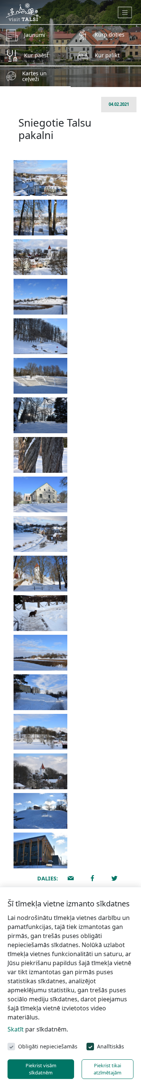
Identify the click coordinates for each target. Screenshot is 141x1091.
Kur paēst (36, 55)
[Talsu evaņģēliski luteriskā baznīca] (40, 771)
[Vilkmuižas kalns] (40, 653)
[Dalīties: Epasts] (71, 878)
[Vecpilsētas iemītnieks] (40, 613)
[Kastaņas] (40, 455)
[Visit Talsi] (23, 11)
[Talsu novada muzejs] (40, 494)
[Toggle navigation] (125, 12)
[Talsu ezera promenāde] (40, 534)
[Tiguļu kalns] (40, 415)
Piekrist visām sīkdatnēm (41, 1069)
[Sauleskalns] (40, 376)
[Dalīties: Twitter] (114, 878)
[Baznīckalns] (40, 573)
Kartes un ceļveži (34, 76)
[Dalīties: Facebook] (92, 878)
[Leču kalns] (40, 811)
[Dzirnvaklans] (40, 732)
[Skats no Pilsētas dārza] (40, 217)
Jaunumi (34, 34)
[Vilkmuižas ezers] (40, 178)
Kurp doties (109, 34)
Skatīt (16, 1029)
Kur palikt (107, 55)
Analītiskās (110, 1046)
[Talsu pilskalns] (40, 297)
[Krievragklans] (40, 692)
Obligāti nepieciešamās (47, 1046)
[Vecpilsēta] (40, 257)
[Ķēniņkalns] (40, 336)
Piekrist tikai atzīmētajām (107, 1069)
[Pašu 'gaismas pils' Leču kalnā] (40, 850)
